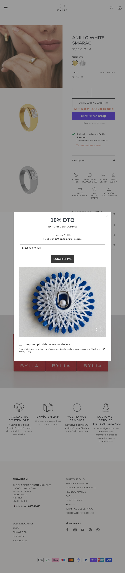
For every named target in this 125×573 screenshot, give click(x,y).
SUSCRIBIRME (62, 259)
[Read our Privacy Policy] (104, 349)
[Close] (107, 216)
